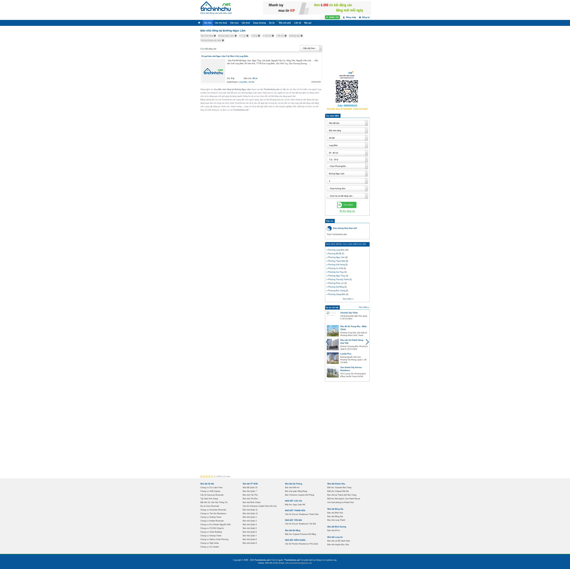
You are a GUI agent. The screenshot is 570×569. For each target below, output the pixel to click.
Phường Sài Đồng (336, 287)
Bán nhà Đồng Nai (335, 516)
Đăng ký (366, 17)
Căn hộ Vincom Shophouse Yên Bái (300, 524)
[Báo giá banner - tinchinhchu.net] (317, 8)
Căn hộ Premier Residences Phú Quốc (301, 544)
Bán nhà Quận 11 (250, 510)
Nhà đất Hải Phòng (293, 484)
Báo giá (307, 23)
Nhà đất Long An (335, 537)
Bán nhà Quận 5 (250, 528)
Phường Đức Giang (337, 290)
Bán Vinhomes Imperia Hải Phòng (299, 495)
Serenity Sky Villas (349, 313)
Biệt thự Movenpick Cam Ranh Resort (343, 499)
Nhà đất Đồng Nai (335, 509)
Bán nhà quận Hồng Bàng (296, 491)
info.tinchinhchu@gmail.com (298, 563)
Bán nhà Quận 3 (250, 521)
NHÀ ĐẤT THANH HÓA (295, 510)
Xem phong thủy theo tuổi (345, 228)
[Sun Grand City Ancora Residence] (333, 372)
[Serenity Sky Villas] (333, 317)
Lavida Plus (345, 354)
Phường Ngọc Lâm (336, 257)
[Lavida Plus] (333, 358)
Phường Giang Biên (337, 294)
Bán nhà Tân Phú (250, 495)
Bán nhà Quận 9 (250, 543)
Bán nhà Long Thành (336, 520)
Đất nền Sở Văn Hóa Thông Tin (214, 502)
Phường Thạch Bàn (337, 261)
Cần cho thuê (221, 23)
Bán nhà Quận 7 (250, 491)
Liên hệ (297, 23)
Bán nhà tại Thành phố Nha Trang (341, 495)
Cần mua (234, 23)
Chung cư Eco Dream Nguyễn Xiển (215, 524)
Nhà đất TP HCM (250, 484)
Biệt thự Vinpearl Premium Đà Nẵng (300, 534)
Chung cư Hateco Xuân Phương (214, 539)
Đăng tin (333, 17)
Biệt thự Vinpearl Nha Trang (339, 487)
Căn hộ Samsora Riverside (211, 495)
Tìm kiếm (348, 205)
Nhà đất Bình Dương (336, 527)
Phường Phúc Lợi (336, 283)
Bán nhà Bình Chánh (252, 502)
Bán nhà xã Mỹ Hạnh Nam (338, 541)
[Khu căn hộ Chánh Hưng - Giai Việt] (333, 344)
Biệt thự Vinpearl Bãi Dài (338, 491)
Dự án (272, 23)
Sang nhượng (259, 23)
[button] (366, 343)
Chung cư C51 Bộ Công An (212, 528)
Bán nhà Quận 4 (250, 524)
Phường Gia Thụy (336, 272)
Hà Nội (251, 82)
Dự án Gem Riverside (209, 506)
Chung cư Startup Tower (210, 517)
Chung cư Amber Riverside (212, 521)
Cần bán (208, 23)
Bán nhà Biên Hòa (335, 513)
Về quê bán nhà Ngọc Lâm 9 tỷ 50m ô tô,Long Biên (224, 56)
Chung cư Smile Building (211, 532)
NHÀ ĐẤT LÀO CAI (293, 501)
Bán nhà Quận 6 (250, 532)
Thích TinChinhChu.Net (337, 234)
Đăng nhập (351, 17)
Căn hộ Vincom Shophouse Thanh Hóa (301, 514)
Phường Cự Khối (336, 268)
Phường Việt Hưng (336, 264)
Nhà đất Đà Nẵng (292, 530)
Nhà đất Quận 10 (250, 487)
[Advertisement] (347, 50)
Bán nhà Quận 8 (250, 539)
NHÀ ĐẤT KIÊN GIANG (295, 540)
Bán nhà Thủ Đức (250, 499)
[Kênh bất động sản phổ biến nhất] (215, 6)
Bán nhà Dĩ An (333, 530)
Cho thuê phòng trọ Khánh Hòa (340, 502)
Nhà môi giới (284, 22)
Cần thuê (246, 23)
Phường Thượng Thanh (338, 279)
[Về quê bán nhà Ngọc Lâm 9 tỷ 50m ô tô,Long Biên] (213, 71)
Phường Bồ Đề (335, 253)
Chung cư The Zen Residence (213, 513)
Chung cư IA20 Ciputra (210, 491)
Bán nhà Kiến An (292, 487)
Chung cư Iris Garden (209, 547)
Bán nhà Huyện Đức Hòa (338, 544)
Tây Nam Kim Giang (209, 499)
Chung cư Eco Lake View (211, 487)
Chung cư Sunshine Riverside (213, 510)
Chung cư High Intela (209, 543)
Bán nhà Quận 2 (250, 517)
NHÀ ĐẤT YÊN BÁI (293, 520)
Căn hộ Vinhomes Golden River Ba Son (260, 506)
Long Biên (243, 82)
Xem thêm (363, 307)
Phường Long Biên (336, 250)
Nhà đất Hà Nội (207, 484)
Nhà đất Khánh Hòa (336, 484)
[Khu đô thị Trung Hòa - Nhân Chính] (333, 331)
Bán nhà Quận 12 (250, 513)
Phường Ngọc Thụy (337, 276)
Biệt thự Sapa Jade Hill (295, 504)
